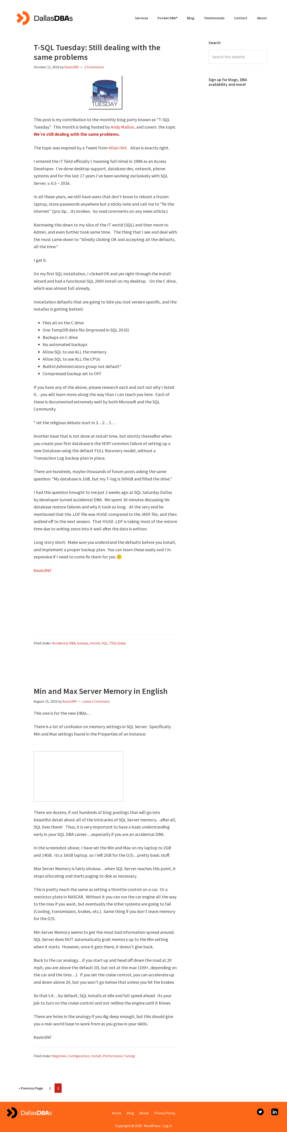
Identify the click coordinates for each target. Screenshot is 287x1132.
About (144, 1113)
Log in (167, 1125)
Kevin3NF (43, 570)
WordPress (152, 1125)
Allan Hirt (118, 148)
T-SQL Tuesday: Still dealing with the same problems (97, 52)
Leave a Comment (96, 701)
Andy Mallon (122, 127)
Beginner (59, 1056)
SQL (105, 643)
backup (82, 643)
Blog (130, 1113)
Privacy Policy (164, 1113)
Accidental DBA (64, 643)
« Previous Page (30, 1086)
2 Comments (94, 67)
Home (116, 1113)
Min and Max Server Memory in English (101, 691)
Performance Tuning (119, 1056)
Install (95, 643)
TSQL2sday (117, 643)
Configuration (78, 1056)
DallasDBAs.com (44, 18)
